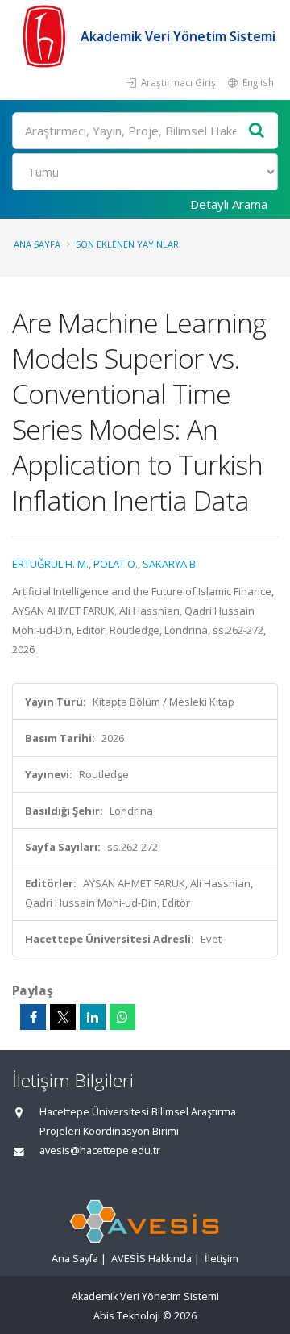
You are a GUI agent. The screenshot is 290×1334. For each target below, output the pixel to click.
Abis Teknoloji (126, 1316)
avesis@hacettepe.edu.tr (99, 1150)
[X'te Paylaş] (63, 1017)
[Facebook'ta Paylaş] (33, 1017)
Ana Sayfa (37, 244)
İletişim (221, 1258)
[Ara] (257, 131)
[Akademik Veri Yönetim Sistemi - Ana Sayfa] (46, 36)
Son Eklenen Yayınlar (127, 244)
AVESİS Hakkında (151, 1258)
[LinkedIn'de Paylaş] (93, 1017)
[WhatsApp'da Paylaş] (122, 1017)
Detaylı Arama (228, 204)
